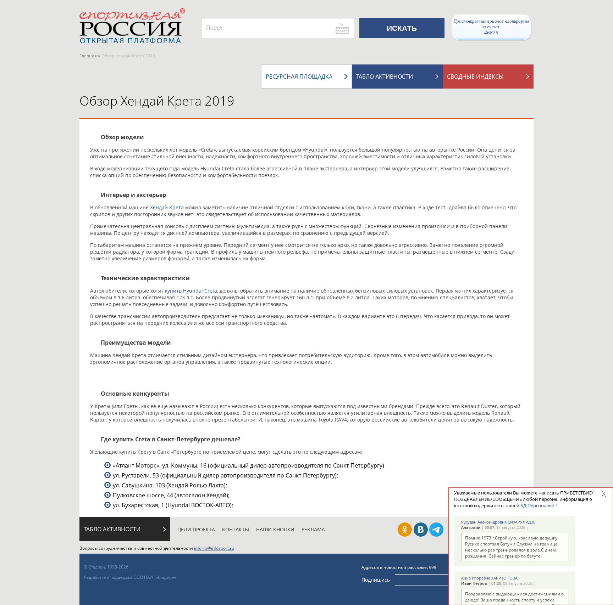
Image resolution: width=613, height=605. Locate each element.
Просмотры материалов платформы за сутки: (491, 26)
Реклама (313, 529)
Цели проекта (196, 529)
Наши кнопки (275, 529)
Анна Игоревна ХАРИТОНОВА (489, 578)
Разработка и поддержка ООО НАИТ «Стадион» (130, 577)
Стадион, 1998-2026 (108, 567)
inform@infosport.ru (214, 548)
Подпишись (375, 579)
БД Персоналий (537, 505)
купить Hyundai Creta (191, 290)
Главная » (89, 56)
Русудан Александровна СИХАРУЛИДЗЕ (498, 522)
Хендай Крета (167, 207)
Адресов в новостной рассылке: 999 (398, 567)
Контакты (235, 529)
